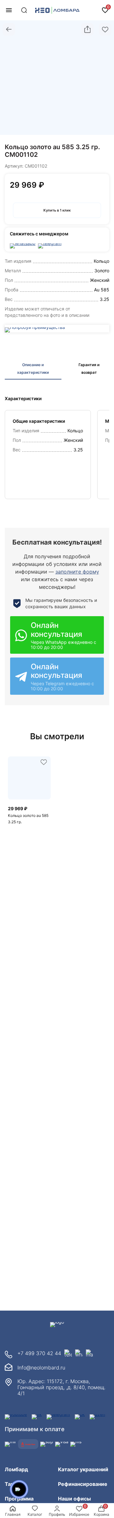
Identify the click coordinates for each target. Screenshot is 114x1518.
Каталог (35, 1514)
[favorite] (44, 762)
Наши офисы (74, 1498)
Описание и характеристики (33, 368)
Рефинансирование (82, 1484)
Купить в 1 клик (57, 210)
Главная (13, 1514)
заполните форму (77, 571)
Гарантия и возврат (89, 368)
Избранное (79, 1514)
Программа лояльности (20, 1502)
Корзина (101, 1514)
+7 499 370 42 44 (39, 1353)
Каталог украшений (83, 1469)
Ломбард (16, 1469)
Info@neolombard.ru (41, 1368)
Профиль (57, 1514)
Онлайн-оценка (91, 10)
